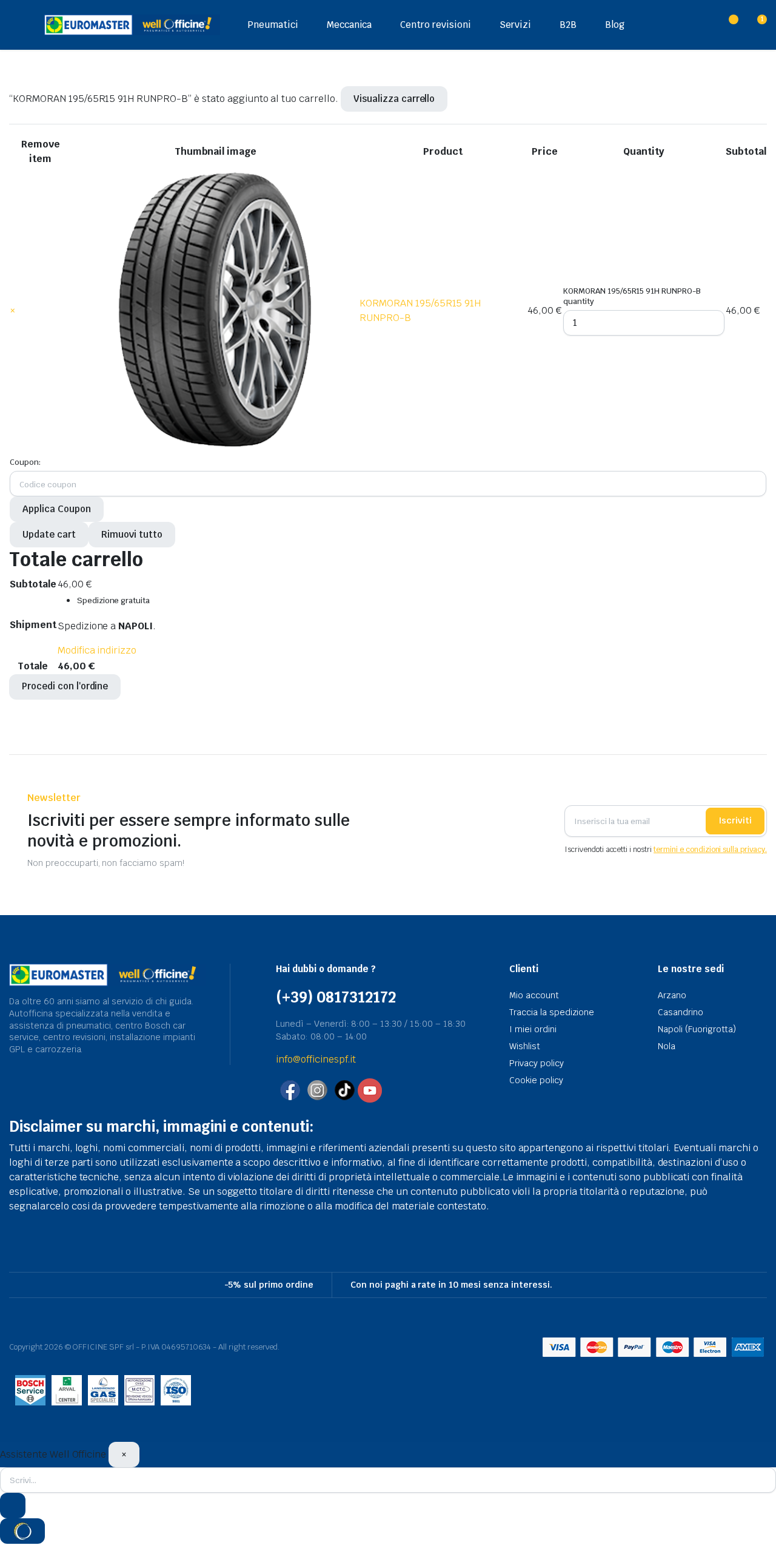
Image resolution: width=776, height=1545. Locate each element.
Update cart (49, 534)
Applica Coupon (56, 509)
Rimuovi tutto (131, 534)
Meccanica (349, 24)
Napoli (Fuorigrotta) (697, 1029)
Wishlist (524, 1046)
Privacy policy (536, 1063)
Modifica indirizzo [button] (97, 650)
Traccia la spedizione (551, 1012)
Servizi (515, 24)
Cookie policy (536, 1080)
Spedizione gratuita (113, 600)
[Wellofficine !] (132, 25)
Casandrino (680, 1012)
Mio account (534, 995)
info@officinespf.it (316, 1059)
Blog (614, 24)
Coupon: (25, 462)
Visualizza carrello (394, 98)
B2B (568, 24)
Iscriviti (735, 820)
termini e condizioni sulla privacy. (710, 849)
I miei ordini (533, 1029)
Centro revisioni (435, 24)
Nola (666, 1046)
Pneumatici (272, 24)
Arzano (672, 995)
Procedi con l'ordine (65, 686)
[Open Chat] (22, 1531)
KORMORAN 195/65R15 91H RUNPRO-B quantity (632, 296)
